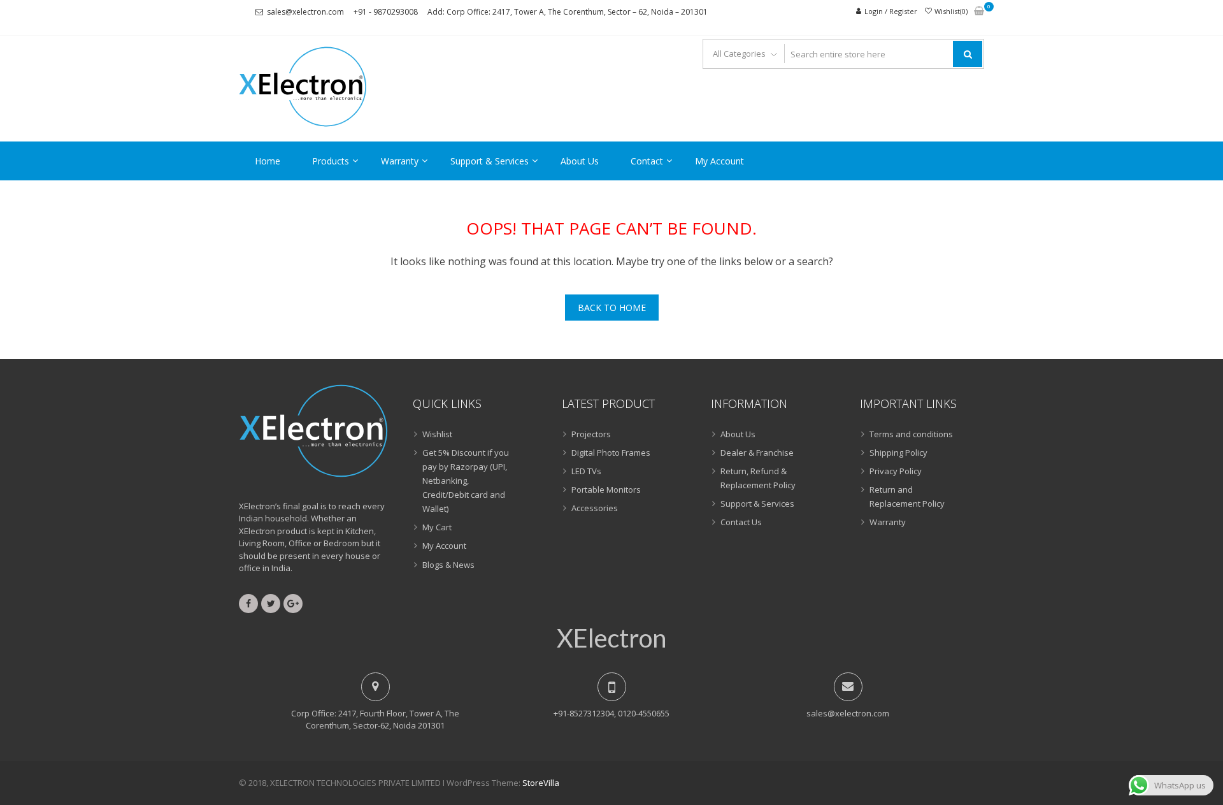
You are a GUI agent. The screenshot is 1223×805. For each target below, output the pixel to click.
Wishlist (437, 434)
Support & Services (489, 161)
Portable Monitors (606, 489)
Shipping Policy (898, 452)
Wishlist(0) (951, 11)
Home (267, 161)
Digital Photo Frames (610, 452)
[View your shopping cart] (979, 12)
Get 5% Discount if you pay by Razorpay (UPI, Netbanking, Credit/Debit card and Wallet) (465, 480)
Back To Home (612, 307)
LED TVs (586, 471)
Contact (647, 161)
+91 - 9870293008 (386, 11)
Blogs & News (448, 564)
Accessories (594, 508)
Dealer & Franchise (757, 452)
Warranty (399, 161)
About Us (580, 161)
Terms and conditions (911, 434)
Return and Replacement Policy (907, 496)
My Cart (437, 527)
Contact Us (741, 522)
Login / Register (890, 11)
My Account (719, 161)
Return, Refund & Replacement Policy (758, 478)
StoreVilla (540, 782)
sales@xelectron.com (305, 11)
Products (330, 161)
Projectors (591, 434)
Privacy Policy (895, 471)
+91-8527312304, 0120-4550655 (611, 713)
